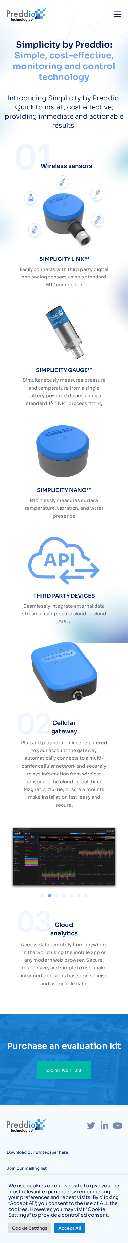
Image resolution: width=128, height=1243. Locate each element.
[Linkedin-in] (104, 1125)
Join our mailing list (27, 1168)
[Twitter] (91, 1125)
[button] (42, 895)
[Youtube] (117, 1125)
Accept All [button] (69, 1228)
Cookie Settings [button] (29, 1228)
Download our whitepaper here (37, 1152)
